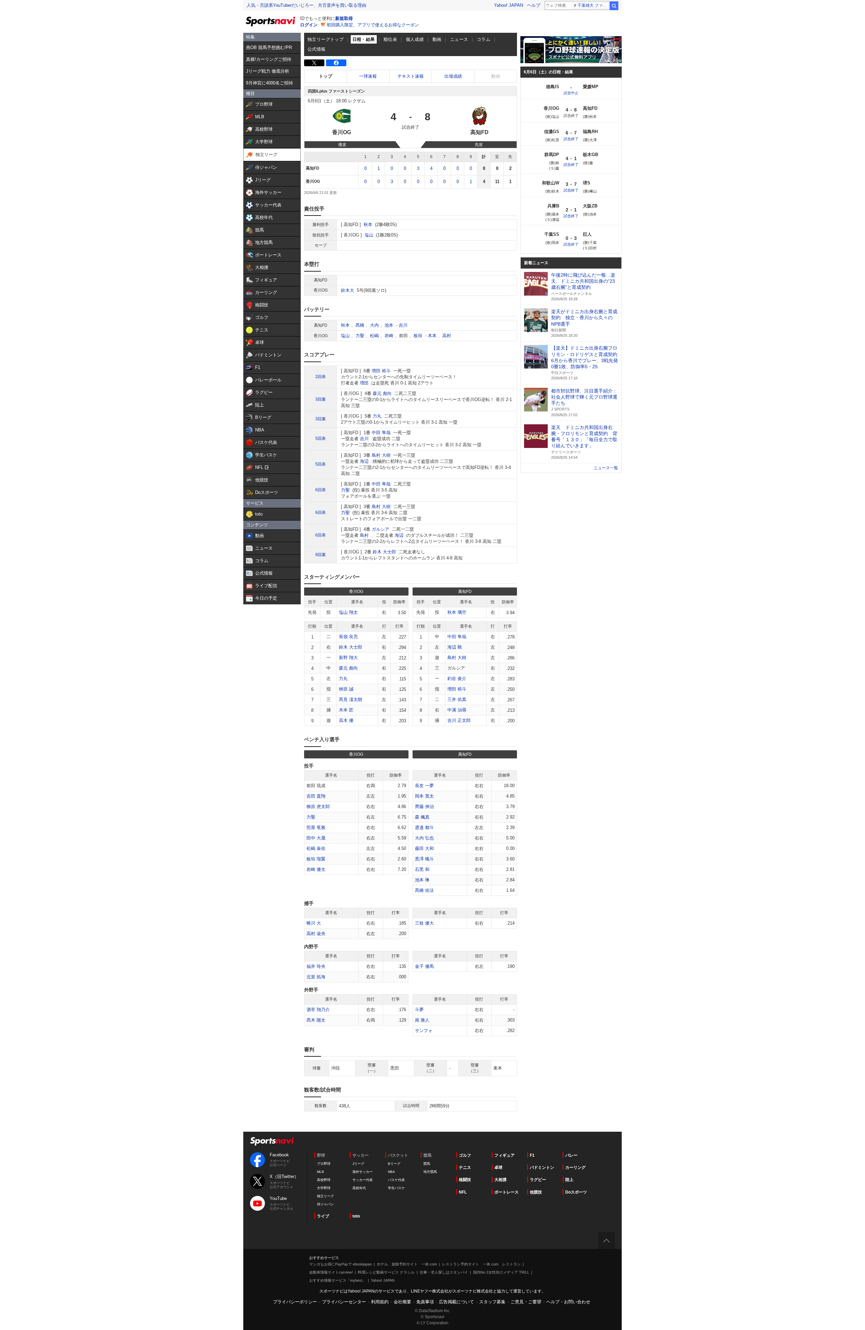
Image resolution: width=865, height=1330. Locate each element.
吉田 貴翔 (315, 796)
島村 (364, 535)
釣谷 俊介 (456, 678)
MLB (320, 1172)
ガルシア (380, 529)
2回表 (320, 376)
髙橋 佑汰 (424, 890)
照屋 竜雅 (315, 827)
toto (356, 1216)
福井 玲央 (315, 966)
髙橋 (359, 325)
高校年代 (359, 1188)
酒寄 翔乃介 (318, 1009)
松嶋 (374, 335)
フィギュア (504, 1155)
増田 (364, 382)
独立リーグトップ (325, 39)
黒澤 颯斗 (424, 858)
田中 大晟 (315, 837)
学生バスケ (396, 1188)
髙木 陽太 (315, 1020)
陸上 (569, 1179)
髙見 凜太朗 (350, 699)
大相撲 (500, 1179)
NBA (391, 1172)
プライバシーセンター (344, 1301)
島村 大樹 (381, 455)
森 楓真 (422, 817)
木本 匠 (346, 709)
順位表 (390, 39)
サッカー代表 (362, 1180)
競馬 (426, 1163)
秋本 (368, 224)
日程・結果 (363, 39)
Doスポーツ (576, 1192)
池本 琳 (422, 879)
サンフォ (423, 1030)
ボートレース (506, 1192)
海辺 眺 (454, 647)
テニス (465, 1167)
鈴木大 (347, 290)
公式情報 (316, 49)
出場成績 (453, 76)
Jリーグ (358, 1163)
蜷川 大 (313, 923)
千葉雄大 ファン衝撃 (593, 5)
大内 (374, 325)
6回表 (320, 489)
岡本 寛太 (424, 796)
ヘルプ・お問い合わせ (568, 1301)
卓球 (498, 1167)
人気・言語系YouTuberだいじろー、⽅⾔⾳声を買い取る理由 (306, 5)
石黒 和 (422, 869)
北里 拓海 (315, 976)
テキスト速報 (410, 76)
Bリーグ (394, 1163)
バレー (571, 1155)
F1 (532, 1155)
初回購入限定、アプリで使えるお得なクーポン (373, 24)
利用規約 (380, 1301)
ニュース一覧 (606, 468)
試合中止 (571, 93)
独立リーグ (325, 1196)
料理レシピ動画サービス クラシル (386, 1272)
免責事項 (425, 1301)
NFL (463, 1192)
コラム (483, 39)
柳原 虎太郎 (318, 806)
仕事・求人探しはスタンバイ (444, 1272)
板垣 (418, 335)
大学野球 (323, 1188)
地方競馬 (430, 1172)
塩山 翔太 (348, 612)
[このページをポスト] (314, 62)
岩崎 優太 (315, 869)
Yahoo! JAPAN (508, 5)
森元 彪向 (382, 393)
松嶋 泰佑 (315, 848)
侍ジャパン (325, 1204)
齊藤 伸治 (424, 806)
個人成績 (415, 39)
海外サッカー (362, 1172)
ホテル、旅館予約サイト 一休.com (407, 1264)
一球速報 (368, 76)
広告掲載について (456, 1301)
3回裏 (320, 399)
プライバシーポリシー (295, 1301)
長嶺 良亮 (348, 636)
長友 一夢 (424, 785)
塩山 (369, 234)
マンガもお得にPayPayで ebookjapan (340, 1264)
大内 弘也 (424, 837)
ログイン (309, 24)
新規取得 (344, 18)
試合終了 (571, 139)
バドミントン (542, 1167)
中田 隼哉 (381, 432)
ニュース (459, 39)
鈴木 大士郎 (384, 551)
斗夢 (419, 1009)
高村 (446, 335)
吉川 (403, 325)
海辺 (364, 461)
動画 (437, 39)
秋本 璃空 (456, 612)
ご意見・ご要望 (526, 1301)
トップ (325, 76)
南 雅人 (422, 1020)
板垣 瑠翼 (315, 858)
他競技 (536, 1192)
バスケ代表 (396, 1180)
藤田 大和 (424, 848)
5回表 (320, 438)
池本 (389, 325)
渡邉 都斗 (424, 827)
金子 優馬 (424, 966)
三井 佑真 (456, 699)
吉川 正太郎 (459, 720)
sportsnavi (272, 1141)
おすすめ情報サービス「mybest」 (337, 1280)
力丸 (377, 416)
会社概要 (402, 1301)
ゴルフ (465, 1155)
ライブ (323, 1216)
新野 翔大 (348, 657)
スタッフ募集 (492, 1301)
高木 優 (346, 720)
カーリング (575, 1167)
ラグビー (538, 1179)
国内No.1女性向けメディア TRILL (501, 1272)
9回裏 (320, 554)
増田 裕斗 (381, 370)
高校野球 (323, 1180)
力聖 (359, 335)
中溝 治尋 (456, 709)
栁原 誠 (346, 689)
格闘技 (465, 1179)
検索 (614, 5)
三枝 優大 (424, 923)
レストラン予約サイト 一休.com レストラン (481, 1264)
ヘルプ (533, 5)
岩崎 (389, 335)
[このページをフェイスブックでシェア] (336, 62)
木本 (432, 335)
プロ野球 (323, 1163)
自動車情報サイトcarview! (331, 1272)
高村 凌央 (315, 933)
